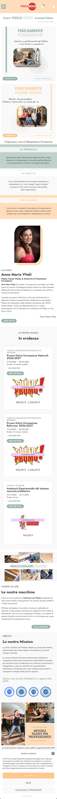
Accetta (28, 775)
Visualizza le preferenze (28, 790)
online (32, 387)
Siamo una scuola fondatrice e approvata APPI (27, 680)
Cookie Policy (27, 796)
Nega (28, 783)
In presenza (25, 387)
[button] (53, 753)
